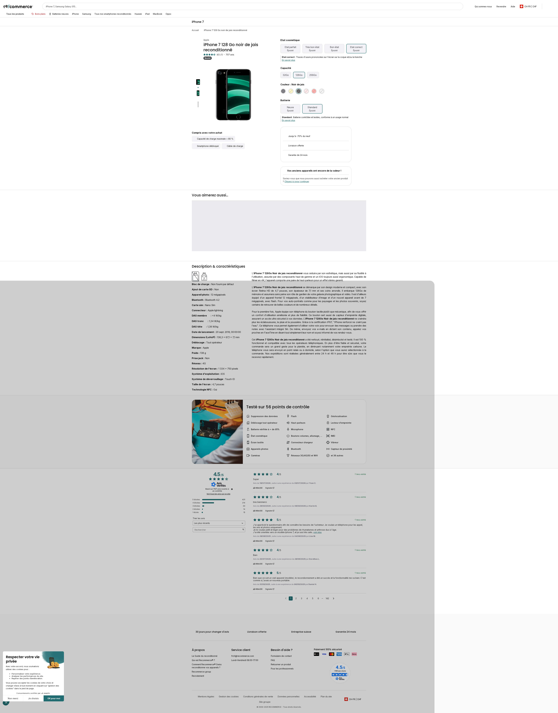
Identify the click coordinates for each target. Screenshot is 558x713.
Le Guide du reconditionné (204, 690)
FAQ (273, 694)
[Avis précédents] (285, 632)
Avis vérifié (361, 508)
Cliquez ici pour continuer (297, 215)
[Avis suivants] (333, 633)
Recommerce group (201, 705)
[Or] (291, 91)
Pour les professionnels (282, 702)
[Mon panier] (553, 6)
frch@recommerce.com (242, 690)
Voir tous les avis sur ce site (218, 528)
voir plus (317, 566)
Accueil (195, 30)
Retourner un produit (281, 698)
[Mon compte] (547, 6)
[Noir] (283, 91)
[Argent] (321, 91)
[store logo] (18, 6)
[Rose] (306, 91)
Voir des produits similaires (316, 190)
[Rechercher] (459, 6)
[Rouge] (314, 91)
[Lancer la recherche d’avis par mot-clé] (243, 563)
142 (327, 632)
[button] (529, 6)
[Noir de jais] (298, 91)
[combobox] (248, 6)
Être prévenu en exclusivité (318, 180)
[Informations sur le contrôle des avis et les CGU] (232, 523)
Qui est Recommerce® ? (203, 694)
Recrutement (198, 710)
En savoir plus (288, 60)
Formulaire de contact (281, 690)
